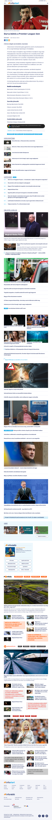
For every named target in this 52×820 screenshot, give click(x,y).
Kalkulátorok (41, 646)
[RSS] (39, 816)
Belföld (5, 785)
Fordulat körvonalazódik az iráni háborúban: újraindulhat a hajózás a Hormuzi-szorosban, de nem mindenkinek (14, 695)
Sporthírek (17, 799)
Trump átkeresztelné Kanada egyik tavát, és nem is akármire (24, 517)
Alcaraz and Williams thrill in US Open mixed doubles (35, 771)
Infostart (6, 37)
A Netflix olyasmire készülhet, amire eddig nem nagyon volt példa (21, 397)
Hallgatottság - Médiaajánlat (19, 814)
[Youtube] (47, 816)
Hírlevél (44, 787)
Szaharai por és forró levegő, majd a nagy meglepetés (18, 304)
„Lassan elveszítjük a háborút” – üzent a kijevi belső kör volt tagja (20, 468)
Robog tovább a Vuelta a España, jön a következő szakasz (27, 430)
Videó (36, 788)
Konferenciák (35, 576)
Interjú (21, 787)
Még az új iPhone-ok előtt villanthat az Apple (15, 475)
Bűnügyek (30, 787)
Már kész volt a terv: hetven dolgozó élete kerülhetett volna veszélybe (22, 513)
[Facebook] (43, 816)
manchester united (28, 134)
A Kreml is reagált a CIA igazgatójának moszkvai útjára (18, 346)
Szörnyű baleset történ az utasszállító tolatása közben (18, 393)
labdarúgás (10, 134)
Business (15, 716)
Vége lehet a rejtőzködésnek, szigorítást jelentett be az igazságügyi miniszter (36, 327)
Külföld (5, 787)
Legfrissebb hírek (18, 797)
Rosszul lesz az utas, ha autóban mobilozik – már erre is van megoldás (22, 438)
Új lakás (44, 576)
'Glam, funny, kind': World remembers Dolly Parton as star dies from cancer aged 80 (25, 745)
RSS (32, 815)
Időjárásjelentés (40, 797)
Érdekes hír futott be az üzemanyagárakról (16, 282)
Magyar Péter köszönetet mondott (13, 296)
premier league (18, 134)
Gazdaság (6, 788)
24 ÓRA (14, 177)
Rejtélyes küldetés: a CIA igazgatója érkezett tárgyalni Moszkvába (22, 349)
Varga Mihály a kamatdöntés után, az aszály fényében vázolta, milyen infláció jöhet (25, 505)
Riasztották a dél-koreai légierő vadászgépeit (16, 284)
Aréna (38, 799)
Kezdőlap (10, 130)
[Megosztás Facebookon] (5, 40)
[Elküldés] (9, 40)
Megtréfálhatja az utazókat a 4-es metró (16, 359)
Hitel (20, 646)
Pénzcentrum (18, 576)
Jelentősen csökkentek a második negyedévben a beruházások (20, 434)
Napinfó (29, 788)
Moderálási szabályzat (20, 815)
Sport (14, 130)
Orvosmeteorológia (8, 799)
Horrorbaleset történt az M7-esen (17, 308)
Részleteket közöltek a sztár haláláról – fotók (13, 326)
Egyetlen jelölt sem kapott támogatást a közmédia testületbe (20, 288)
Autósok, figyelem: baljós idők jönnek (13, 389)
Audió (36, 787)
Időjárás (44, 788)
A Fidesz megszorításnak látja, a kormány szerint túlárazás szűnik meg (22, 300)
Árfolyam (27, 576)
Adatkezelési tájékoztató (9, 815)
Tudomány (14, 785)
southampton (38, 134)
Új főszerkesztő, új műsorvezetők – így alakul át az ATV (18, 509)
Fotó (44, 785)
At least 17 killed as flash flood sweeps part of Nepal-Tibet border (14, 759)
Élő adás (12, 560)
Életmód (21, 788)
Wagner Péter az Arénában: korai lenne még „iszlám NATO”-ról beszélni (22, 426)
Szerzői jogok (28, 815)
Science (34, 716)
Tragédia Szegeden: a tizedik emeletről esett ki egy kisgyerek (20, 292)
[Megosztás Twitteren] (7, 40)
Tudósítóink (22, 785)
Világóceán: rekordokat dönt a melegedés (34, 343)
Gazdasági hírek (29, 799)
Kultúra (13, 787)
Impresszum (29, 814)
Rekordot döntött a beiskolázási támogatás (15, 471)
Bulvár (29, 785)
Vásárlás (26, 646)
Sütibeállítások (7, 817)
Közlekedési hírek (29, 797)
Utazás (33, 646)
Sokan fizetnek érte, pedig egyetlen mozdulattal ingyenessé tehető (12, 343)
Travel (28, 716)
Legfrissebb (37, 785)
